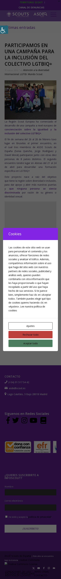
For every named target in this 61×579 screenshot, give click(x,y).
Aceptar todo (30, 343)
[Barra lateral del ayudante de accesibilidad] (4, 30)
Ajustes (30, 326)
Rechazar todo (31, 334)
